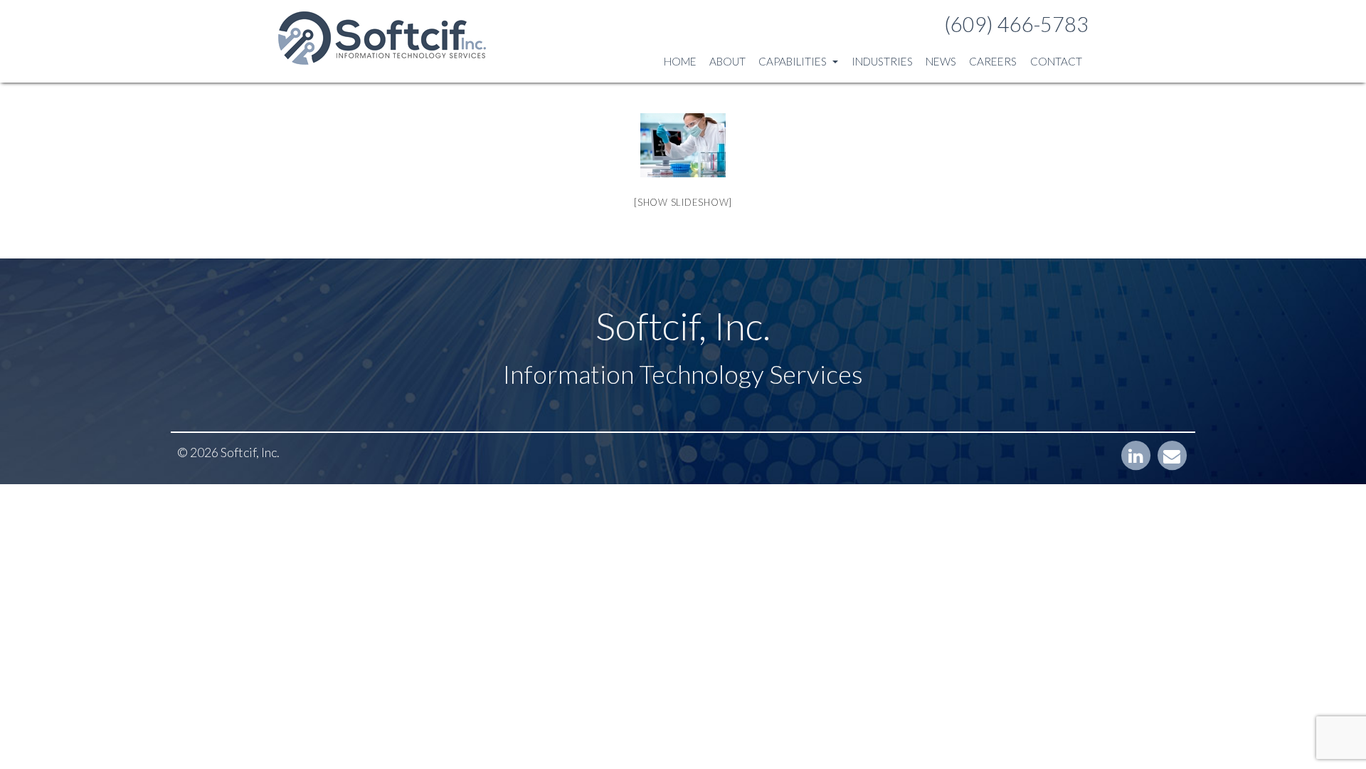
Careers (993, 61)
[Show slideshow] (683, 202)
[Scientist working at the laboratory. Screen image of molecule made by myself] (683, 145)
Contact (1056, 61)
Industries (882, 61)
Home (680, 61)
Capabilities (793, 61)
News (941, 61)
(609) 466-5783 (1016, 24)
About (727, 61)
